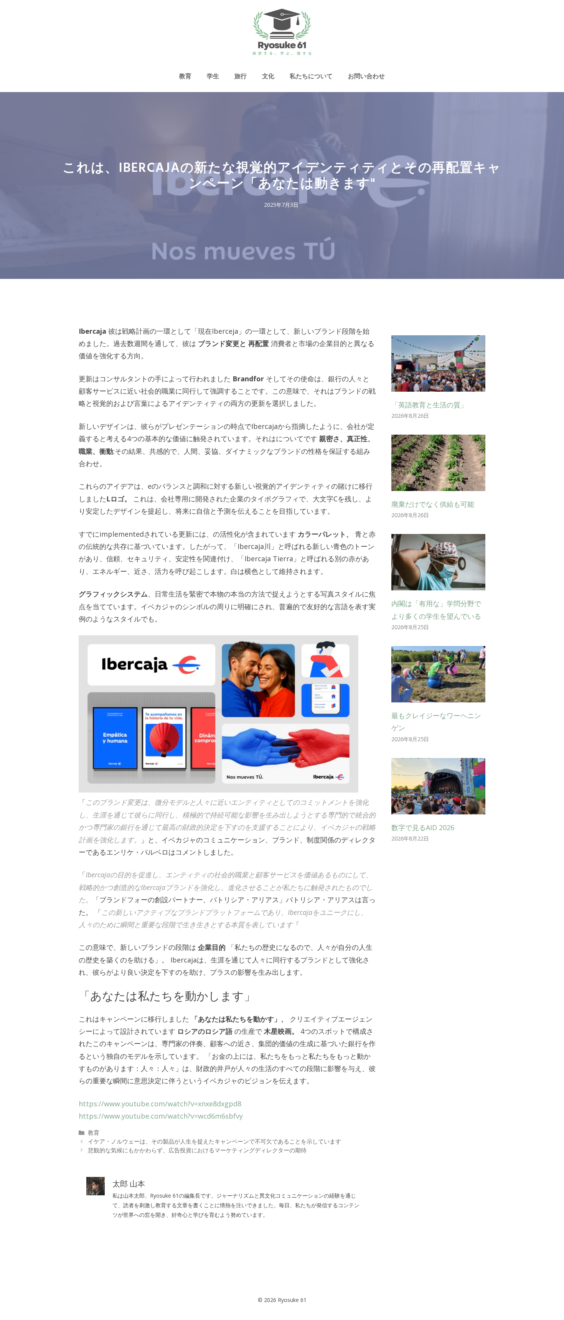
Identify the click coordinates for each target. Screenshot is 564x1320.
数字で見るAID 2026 (422, 827)
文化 (268, 76)
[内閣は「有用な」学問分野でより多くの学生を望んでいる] (438, 584)
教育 (185, 76)
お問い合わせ (366, 76)
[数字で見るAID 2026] (438, 807)
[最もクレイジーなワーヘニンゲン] (438, 695)
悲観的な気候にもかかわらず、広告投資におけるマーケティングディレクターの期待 (197, 1150)
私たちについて (311, 76)
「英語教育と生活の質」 (429, 404)
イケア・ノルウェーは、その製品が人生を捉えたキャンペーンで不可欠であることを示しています (214, 1141)
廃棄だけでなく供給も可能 (432, 504)
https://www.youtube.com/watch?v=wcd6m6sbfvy (161, 1116)
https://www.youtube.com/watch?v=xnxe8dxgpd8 (160, 1103)
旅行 (240, 76)
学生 (213, 76)
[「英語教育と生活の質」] (438, 385)
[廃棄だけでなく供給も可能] (438, 484)
